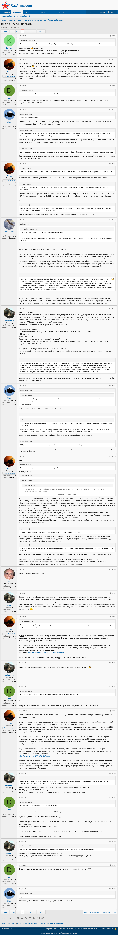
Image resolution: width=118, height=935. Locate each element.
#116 (114, 773)
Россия (13, 104)
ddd (9, 98)
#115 (114, 711)
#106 (114, 220)
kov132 (9, 48)
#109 (114, 456)
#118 (114, 841)
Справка (103, 929)
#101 (114, 36)
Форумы (17, 12)
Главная (6, 12)
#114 (114, 686)
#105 (114, 164)
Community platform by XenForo (59, 933)
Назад (6, 31)
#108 (114, 386)
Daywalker (9, 232)
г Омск (14, 54)
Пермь (14, 327)
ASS (9, 581)
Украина (13, 588)
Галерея (43, 12)
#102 (114, 60)
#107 (114, 308)
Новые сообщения (8, 16)
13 (34, 31)
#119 (114, 865)
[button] (36, 12)
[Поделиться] (110, 36)
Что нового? (29, 12)
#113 (114, 663)
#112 (114, 617)
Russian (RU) (7, 929)
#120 (114, 889)
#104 (114, 110)
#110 (114, 569)
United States (11, 238)
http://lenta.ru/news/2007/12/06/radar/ (35, 756)
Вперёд (40, 31)
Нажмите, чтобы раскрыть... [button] (67, 494)
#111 (114, 593)
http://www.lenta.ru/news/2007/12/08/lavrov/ (46, 652)
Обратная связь (52, 929)
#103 (114, 86)
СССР (14, 128)
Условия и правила (66, 929)
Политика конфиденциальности (86, 929)
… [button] (14, 31)
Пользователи (58, 12)
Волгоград (12, 81)
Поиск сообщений (23, 16)
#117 (114, 797)
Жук (9, 122)
